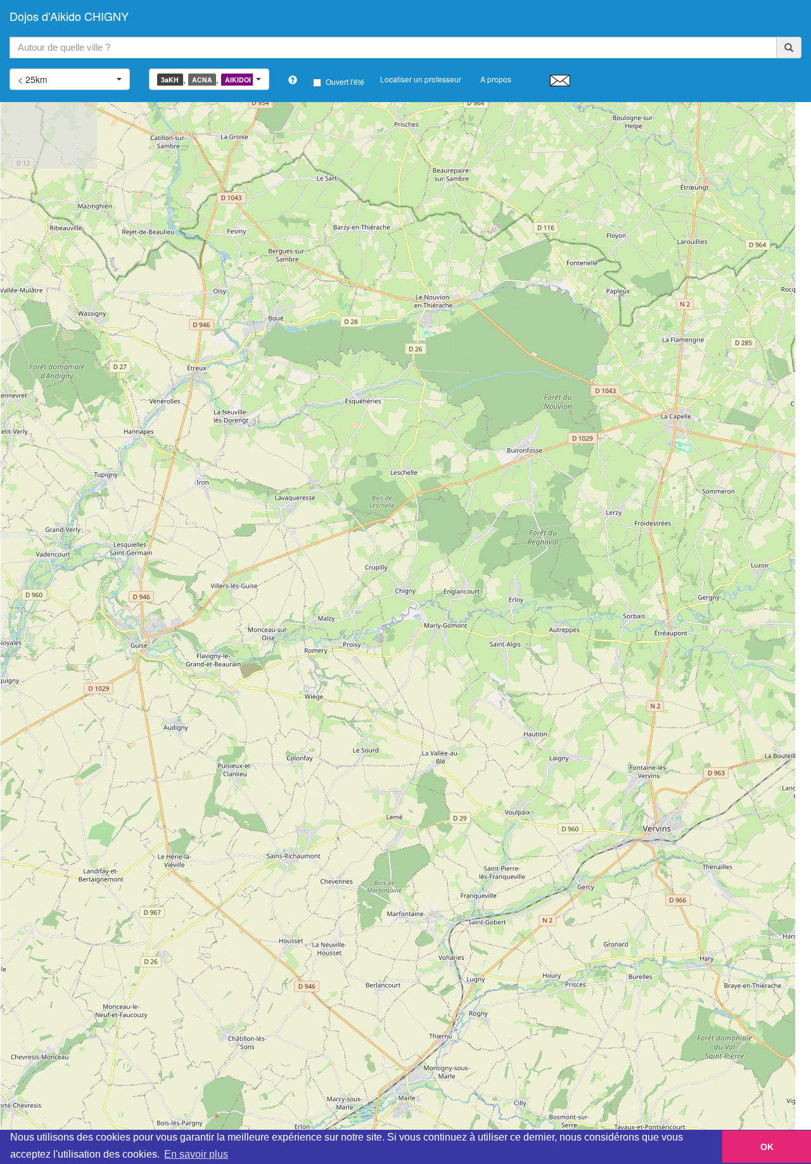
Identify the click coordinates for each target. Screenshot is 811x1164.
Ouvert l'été (345, 81)
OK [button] (767, 1147)
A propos (495, 79)
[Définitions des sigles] (293, 80)
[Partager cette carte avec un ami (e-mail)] (560, 79)
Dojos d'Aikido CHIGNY (69, 16)
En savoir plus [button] (196, 1154)
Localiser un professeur (420, 79)
